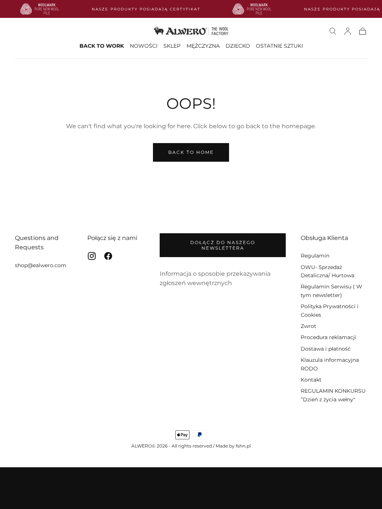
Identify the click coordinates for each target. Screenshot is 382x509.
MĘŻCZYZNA (203, 46)
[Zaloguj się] (347, 31)
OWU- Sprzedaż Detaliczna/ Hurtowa (327, 271)
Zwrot (308, 326)
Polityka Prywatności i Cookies (329, 310)
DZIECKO (238, 46)
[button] (332, 31)
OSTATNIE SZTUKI (279, 46)
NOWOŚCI (143, 46)
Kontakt (311, 379)
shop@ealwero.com (40, 265)
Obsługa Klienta (324, 237)
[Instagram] (92, 256)
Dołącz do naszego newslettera (222, 245)
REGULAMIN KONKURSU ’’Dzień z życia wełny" (333, 395)
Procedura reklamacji (328, 337)
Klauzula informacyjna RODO (330, 364)
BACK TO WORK (101, 46)
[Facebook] (108, 256)
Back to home (191, 152)
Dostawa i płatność (326, 348)
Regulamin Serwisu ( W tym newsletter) (331, 290)
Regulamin (315, 255)
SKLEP (172, 46)
